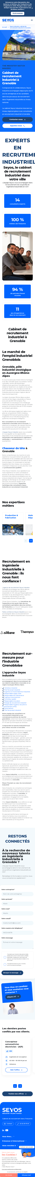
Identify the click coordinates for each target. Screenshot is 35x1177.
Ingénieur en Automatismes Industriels (17, 692)
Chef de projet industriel (12, 690)
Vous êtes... (7, 1136)
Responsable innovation (12, 701)
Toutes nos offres (16, 1094)
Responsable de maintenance (14, 695)
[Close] (32, 8)
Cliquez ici (11, 997)
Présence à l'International (13, 1141)
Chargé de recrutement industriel (15, 703)
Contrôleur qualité (10, 699)
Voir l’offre (15, 1070)
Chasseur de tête (13, 448)
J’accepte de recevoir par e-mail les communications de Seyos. (16, 964)
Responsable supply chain (12, 693)
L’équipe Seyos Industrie (10, 432)
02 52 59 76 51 (24, 1124)
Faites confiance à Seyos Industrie (13, 612)
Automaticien (8, 708)
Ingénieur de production (12, 697)
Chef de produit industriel (12, 710)
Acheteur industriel (11, 688)
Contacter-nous (16, 119)
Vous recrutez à (9, 1145)
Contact (9, 1124)
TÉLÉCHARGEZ (17, 13)
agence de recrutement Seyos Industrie (16, 587)
